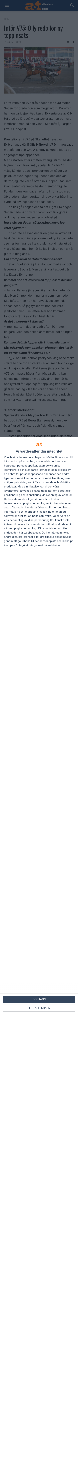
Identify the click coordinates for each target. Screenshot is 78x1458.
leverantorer (26, 457)
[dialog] (39, 947)
